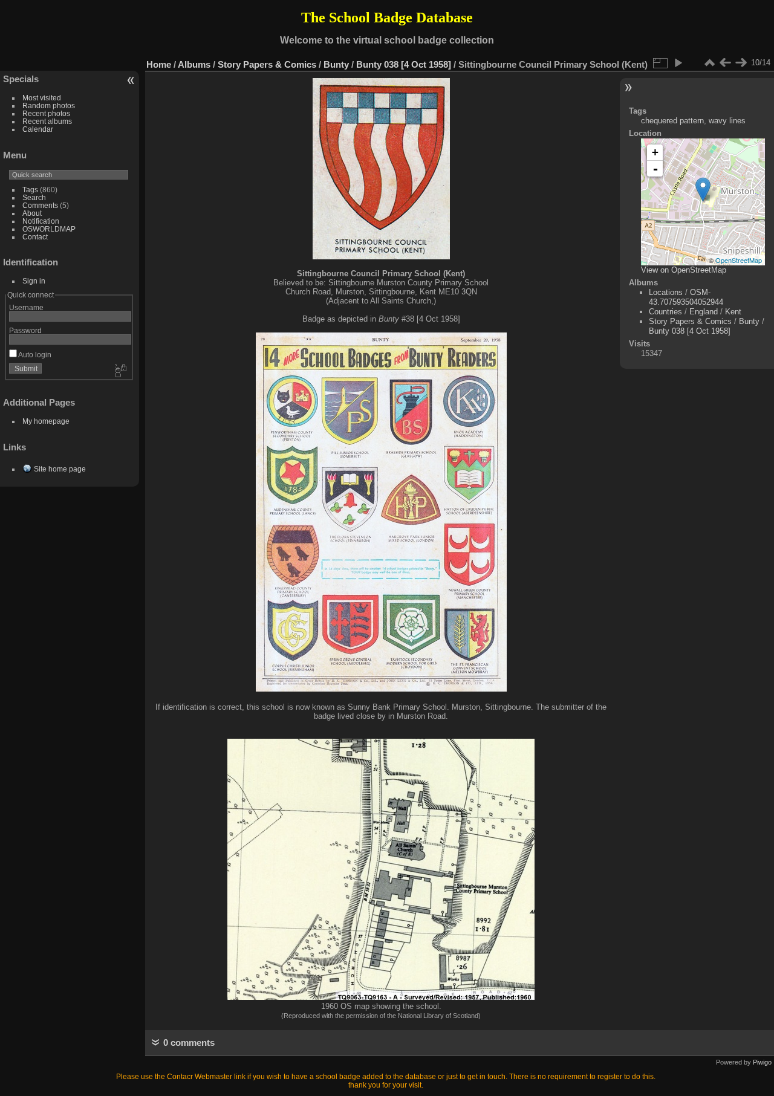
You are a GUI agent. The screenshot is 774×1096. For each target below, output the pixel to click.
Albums (194, 64)
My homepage (46, 421)
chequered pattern (672, 120)
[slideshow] (678, 63)
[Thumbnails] (709, 63)
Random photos (48, 105)
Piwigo (762, 1062)
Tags (30, 189)
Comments (40, 205)
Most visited (41, 98)
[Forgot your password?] (120, 371)
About (32, 213)
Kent (733, 311)
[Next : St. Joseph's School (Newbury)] (741, 63)
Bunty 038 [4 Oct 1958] (403, 64)
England (703, 311)
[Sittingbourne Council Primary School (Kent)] (703, 189)
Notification (40, 221)
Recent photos (46, 113)
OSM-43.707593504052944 (686, 297)
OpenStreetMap (738, 260)
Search (34, 197)
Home (158, 64)
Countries (665, 311)
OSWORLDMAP (49, 229)
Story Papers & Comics (267, 64)
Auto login (34, 354)
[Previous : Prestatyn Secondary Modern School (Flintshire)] (725, 63)
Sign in (33, 281)
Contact (35, 237)
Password (25, 330)
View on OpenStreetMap (683, 269)
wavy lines (727, 120)
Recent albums (47, 121)
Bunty (336, 64)
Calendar (37, 129)
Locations (666, 292)
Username (26, 307)
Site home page (60, 469)
